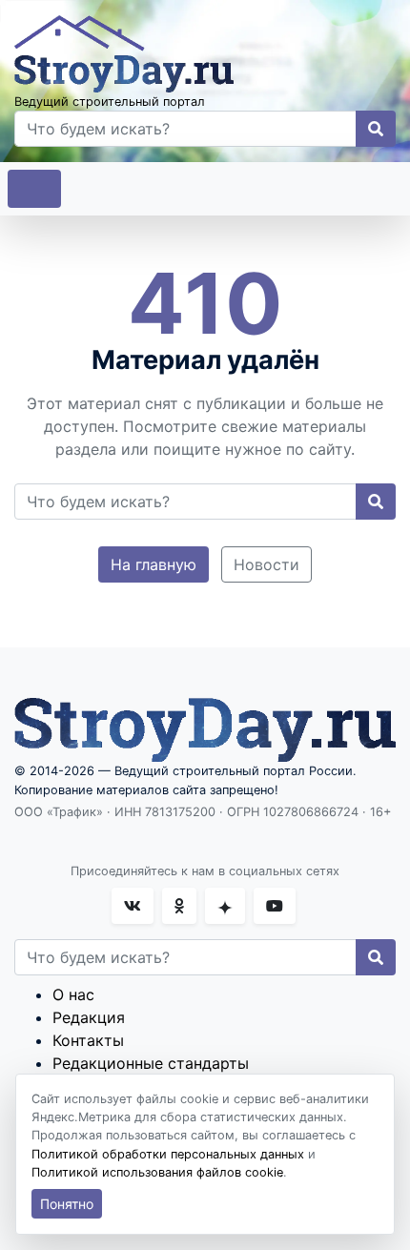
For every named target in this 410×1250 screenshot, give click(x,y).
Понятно (66, 1204)
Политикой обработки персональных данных (167, 1154)
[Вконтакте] (133, 906)
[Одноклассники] (179, 906)
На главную (153, 564)
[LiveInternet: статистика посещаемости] (56, 838)
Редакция (88, 1017)
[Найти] (376, 129)
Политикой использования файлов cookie (157, 1172)
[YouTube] (275, 906)
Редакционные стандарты (150, 1063)
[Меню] (34, 189)
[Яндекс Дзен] (225, 906)
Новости (266, 564)
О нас (73, 994)
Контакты (88, 1040)
